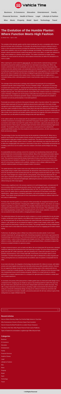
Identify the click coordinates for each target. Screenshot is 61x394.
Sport (36, 20)
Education (31, 12)
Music (12, 20)
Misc (6, 20)
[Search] (58, 310)
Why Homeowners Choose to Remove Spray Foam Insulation (18, 322)
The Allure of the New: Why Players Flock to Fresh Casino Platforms (20, 327)
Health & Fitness (26, 16)
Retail (29, 20)
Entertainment (43, 12)
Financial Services (10, 16)
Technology (45, 20)
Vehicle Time (6, 37)
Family (54, 12)
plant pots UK (26, 63)
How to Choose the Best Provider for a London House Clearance (19, 325)
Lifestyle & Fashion (50, 16)
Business (8, 12)
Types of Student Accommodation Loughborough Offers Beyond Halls (20, 330)
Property (20, 20)
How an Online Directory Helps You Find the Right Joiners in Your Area (21, 319)
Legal (38, 16)
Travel (54, 20)
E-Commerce (19, 12)
